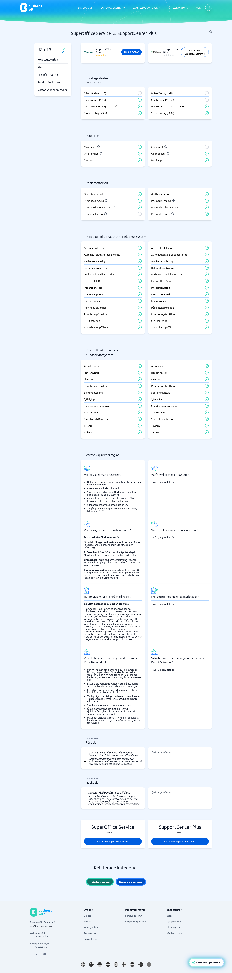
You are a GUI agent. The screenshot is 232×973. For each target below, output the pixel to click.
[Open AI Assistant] (45, 954)
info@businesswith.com (41, 925)
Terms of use (90, 933)
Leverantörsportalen (135, 921)
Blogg (170, 915)
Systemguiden (174, 921)
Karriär (87, 921)
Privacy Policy (91, 927)
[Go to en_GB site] (91, 964)
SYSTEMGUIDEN (86, 7)
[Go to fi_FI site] (124, 964)
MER (198, 7)
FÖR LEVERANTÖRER (178, 7)
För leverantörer (133, 915)
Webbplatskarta (174, 933)
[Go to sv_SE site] (83, 964)
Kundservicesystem (131, 881)
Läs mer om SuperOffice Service (113, 841)
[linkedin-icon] (37, 954)
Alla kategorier (174, 927)
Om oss (87, 915)
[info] (210, 31)
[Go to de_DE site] (99, 964)
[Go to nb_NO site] (140, 964)
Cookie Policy (90, 939)
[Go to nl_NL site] (132, 964)
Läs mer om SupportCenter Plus (195, 52)
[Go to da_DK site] (108, 964)
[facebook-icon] (31, 954)
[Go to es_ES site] (116, 964)
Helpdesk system (100, 881)
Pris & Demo (131, 52)
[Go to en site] (149, 964)
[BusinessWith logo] (31, 7)
